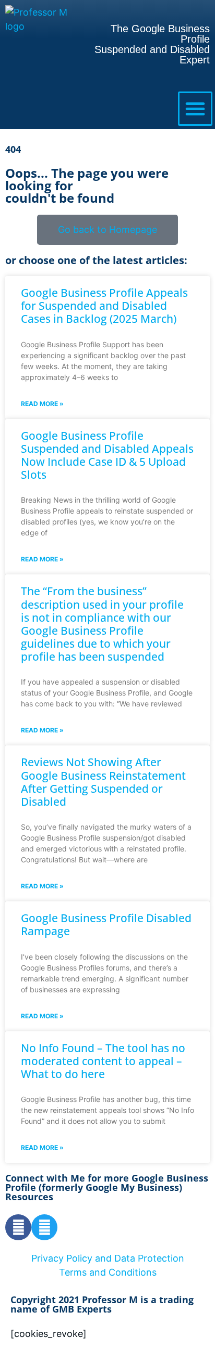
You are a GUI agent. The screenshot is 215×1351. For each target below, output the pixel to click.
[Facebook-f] (18, 1227)
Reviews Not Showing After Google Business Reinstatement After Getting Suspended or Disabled (103, 782)
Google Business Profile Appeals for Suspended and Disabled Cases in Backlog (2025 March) (104, 305)
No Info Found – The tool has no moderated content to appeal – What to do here (103, 1061)
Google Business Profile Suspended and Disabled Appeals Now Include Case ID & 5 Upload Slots (107, 455)
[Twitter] (44, 1227)
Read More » (42, 404)
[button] (195, 108)
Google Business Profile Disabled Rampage (106, 924)
